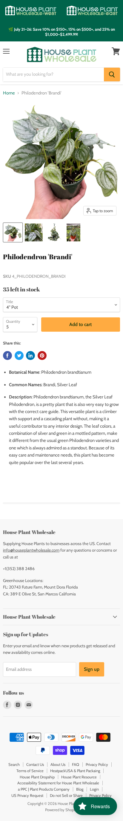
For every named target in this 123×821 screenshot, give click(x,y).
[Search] (112, 74)
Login (94, 789)
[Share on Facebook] (7, 355)
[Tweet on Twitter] (19, 355)
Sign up (91, 669)
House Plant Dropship (37, 777)
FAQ (75, 764)
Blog (79, 789)
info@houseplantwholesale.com (31, 550)
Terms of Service (30, 770)
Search (14, 764)
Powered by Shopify (61, 809)
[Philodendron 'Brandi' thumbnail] (12, 232)
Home (9, 93)
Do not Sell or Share (66, 795)
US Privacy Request (27, 795)
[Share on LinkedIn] (30, 355)
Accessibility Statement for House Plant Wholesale (58, 782)
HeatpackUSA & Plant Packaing (75, 770)
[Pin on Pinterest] (42, 355)
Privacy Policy (97, 764)
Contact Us (35, 764)
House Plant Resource (79, 777)
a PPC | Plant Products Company (44, 789)
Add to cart (80, 324)
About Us (57, 764)
